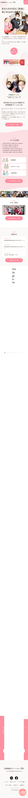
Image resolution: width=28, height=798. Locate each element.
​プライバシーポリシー (15, 788)
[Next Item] (21, 575)
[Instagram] (11, 778)
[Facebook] (16, 778)
